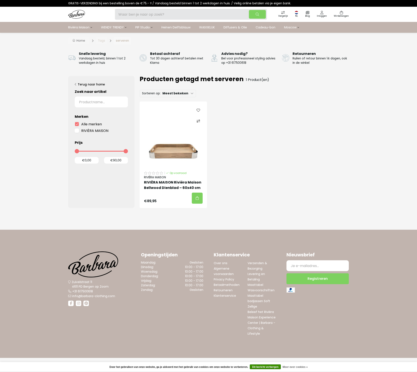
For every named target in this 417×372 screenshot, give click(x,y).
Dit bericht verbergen (265, 367)
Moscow (290, 27)
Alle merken (91, 124)
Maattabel (255, 285)
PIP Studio (142, 27)
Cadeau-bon (265, 27)
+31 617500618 (82, 291)
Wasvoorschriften (261, 290)
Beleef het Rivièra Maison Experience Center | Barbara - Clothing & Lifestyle (262, 323)
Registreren (318, 278)
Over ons (220, 263)
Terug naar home (91, 84)
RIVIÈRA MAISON (94, 130)
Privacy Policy (224, 279)
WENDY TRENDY (112, 27)
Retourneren (223, 290)
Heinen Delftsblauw (175, 27)
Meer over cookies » (295, 367)
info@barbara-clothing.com (93, 296)
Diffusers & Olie (235, 27)
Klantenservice (225, 295)
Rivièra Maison (78, 27)
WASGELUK (207, 27)
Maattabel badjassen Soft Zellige (259, 301)
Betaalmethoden (227, 285)
